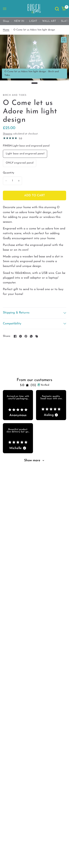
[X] (20, 336)
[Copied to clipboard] (36, 336)
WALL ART (49, 21)
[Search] (57, 8)
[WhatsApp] (31, 336)
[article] (18, 405)
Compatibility (12, 323)
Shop (6, 21)
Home (6, 30)
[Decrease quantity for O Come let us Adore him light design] (6, 181)
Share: (7, 336)
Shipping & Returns (16, 312)
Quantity (8, 173)
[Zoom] (64, 40)
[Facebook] (15, 336)
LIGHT (33, 21)
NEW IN (19, 21)
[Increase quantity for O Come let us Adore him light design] (19, 181)
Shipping (7, 134)
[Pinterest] (26, 336)
